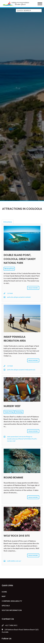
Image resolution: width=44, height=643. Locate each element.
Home (4, 592)
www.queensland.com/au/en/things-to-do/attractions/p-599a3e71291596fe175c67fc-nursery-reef (22, 439)
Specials (6, 606)
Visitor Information (12, 610)
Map (4, 596)
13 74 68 (10, 293)
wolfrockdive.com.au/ (14, 561)
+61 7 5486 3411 (11, 625)
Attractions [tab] (7, 222)
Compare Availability (12, 601)
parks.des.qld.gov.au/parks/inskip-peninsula (21, 370)
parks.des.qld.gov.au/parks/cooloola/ (19, 297)
